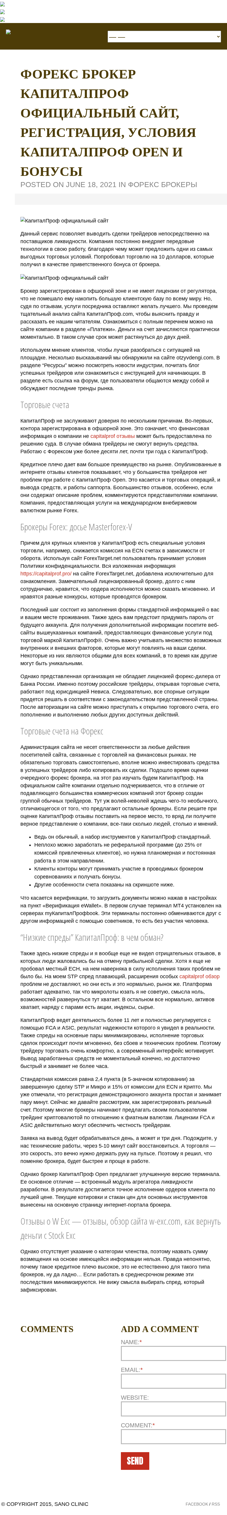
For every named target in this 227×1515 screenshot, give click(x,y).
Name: (131, 1342)
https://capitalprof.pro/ (46, 574)
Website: (135, 1398)
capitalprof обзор (199, 976)
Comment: (138, 1425)
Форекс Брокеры (162, 184)
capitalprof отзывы (112, 436)
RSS (216, 1504)
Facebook (197, 1504)
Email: (132, 1370)
